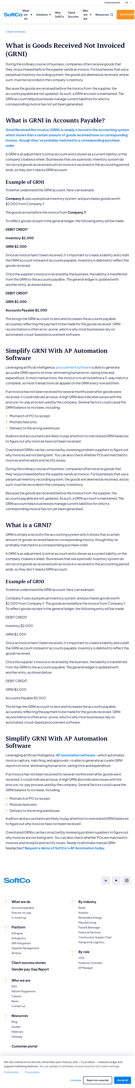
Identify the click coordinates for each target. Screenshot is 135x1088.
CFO (81, 958)
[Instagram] (126, 880)
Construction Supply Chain (95, 937)
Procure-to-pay (21, 912)
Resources (102, 14)
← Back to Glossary (16, 31)
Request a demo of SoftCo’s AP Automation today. (65, 848)
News (15, 1001)
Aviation (83, 912)
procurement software (73, 367)
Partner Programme (24, 991)
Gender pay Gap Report (30, 969)
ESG (14, 986)
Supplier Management (25, 948)
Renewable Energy (90, 917)
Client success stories (29, 962)
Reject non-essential (97, 1080)
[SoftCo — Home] (13, 14)
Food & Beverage (89, 927)
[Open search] (112, 15)
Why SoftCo (59, 14)
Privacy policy (32, 1071)
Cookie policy (11, 1071)
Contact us (18, 1006)
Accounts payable (23, 907)
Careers (16, 996)
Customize (75, 1080)
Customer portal (112, 2)
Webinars (17, 1031)
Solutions (42, 14)
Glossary (17, 1036)
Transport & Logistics (91, 942)
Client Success (73, 14)
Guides (16, 1026)
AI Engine (17, 933)
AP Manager (85, 967)
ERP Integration (21, 943)
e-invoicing (19, 917)
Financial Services (89, 932)
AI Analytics (19, 938)
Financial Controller (90, 963)
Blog (14, 1021)
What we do (25, 14)
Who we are (85, 14)
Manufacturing (87, 922)
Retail (81, 907)
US (126, 2)
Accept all (122, 1080)
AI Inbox (16, 953)
